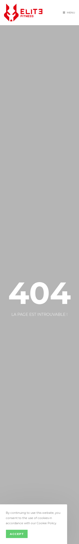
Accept (17, 534)
